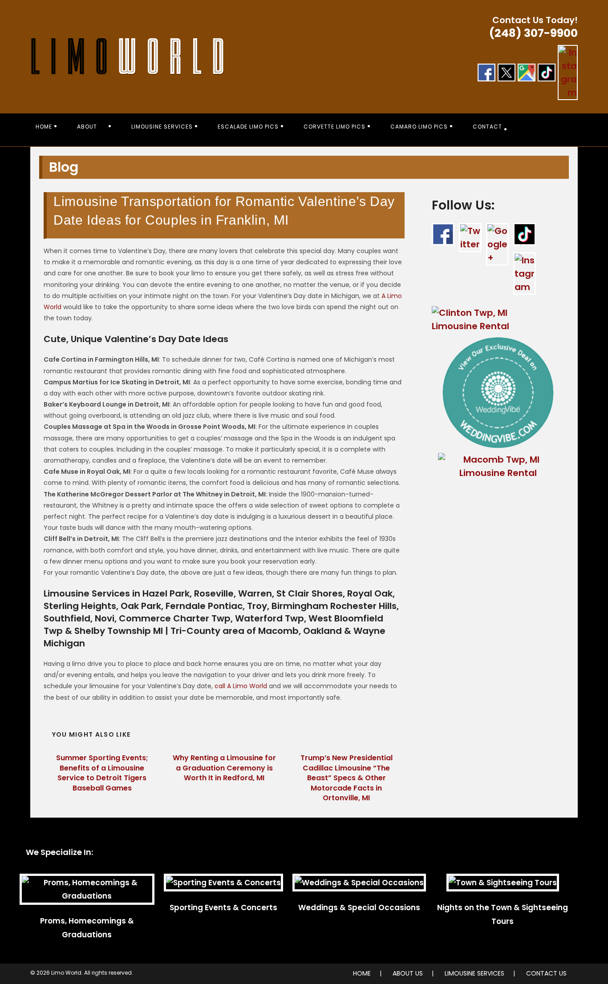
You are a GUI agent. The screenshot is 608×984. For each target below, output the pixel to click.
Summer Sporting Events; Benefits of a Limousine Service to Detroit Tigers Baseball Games (102, 773)
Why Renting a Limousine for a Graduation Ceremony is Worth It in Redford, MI (224, 768)
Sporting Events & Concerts (223, 907)
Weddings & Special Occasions (359, 907)
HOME (362, 973)
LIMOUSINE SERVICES (474, 973)
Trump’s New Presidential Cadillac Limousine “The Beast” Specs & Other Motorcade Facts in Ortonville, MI (346, 778)
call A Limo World (241, 686)
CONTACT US (546, 973)
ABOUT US (408, 973)
